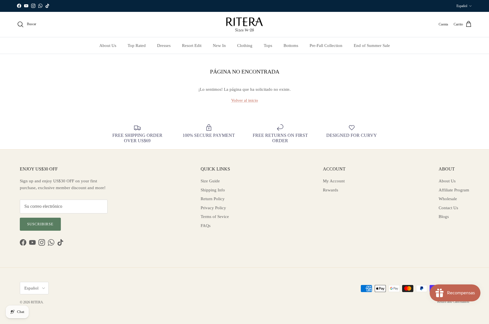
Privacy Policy (213, 208)
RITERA (37, 302)
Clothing (244, 45)
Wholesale (448, 198)
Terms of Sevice (215, 216)
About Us (107, 45)
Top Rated (137, 45)
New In (219, 45)
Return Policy (213, 198)
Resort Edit (191, 45)
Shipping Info (213, 190)
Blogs (444, 216)
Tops (268, 45)
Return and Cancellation (453, 302)
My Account (334, 181)
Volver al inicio (244, 100)
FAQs (206, 225)
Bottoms (291, 45)
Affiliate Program (454, 190)
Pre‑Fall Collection (326, 45)
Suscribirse (40, 224)
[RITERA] (244, 24)
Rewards (330, 190)
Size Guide (210, 181)
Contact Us (448, 208)
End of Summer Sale (372, 45)
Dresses (164, 45)
